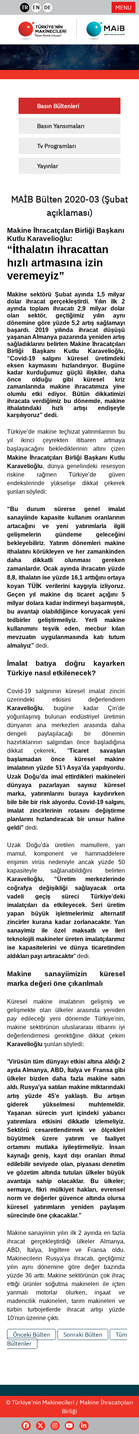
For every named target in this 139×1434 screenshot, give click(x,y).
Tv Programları (56, 146)
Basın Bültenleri (58, 106)
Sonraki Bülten (82, 1334)
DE (47, 7)
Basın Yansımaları (61, 126)
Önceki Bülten (31, 1334)
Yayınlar (47, 165)
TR (24, 7)
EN (36, 7)
